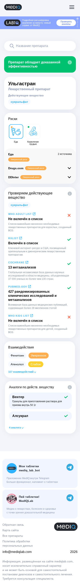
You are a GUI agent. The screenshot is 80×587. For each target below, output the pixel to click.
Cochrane (16, 262)
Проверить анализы (66, 22)
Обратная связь (13, 524)
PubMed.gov (17, 286)
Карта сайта (10, 530)
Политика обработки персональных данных (17, 543)
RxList (13, 238)
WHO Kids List (18, 315)
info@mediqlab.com (17, 552)
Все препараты (12, 535)
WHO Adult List (20, 214)
